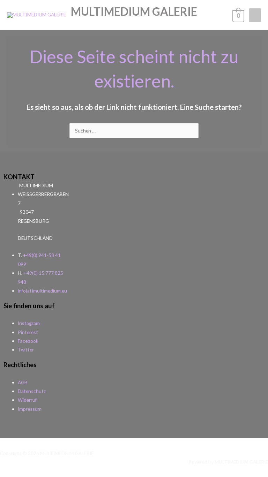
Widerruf (27, 400)
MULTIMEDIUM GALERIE (134, 11)
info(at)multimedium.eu (42, 291)
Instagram (29, 323)
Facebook (28, 341)
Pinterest (28, 332)
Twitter (26, 350)
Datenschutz (32, 391)
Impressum (30, 409)
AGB (23, 382)
